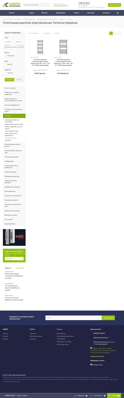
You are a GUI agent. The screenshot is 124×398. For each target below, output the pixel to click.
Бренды (5, 339)
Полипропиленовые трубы (65, 336)
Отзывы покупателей (97, 356)
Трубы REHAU (61, 339)
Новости (5, 333)
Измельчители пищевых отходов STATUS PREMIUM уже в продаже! (14, 276)
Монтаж (5, 336)
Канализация (61, 333)
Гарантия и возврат (36, 336)
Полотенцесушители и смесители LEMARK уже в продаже (12, 288)
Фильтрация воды (62, 344)
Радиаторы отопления (64, 341)
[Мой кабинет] (117, 13)
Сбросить (19, 79)
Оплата (32, 329)
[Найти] (48, 5)
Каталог (59, 329)
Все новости (20, 268)
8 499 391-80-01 (84, 3)
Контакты (33, 339)
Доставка (33, 333)
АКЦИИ (5, 329)
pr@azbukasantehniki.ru (60, 5)
